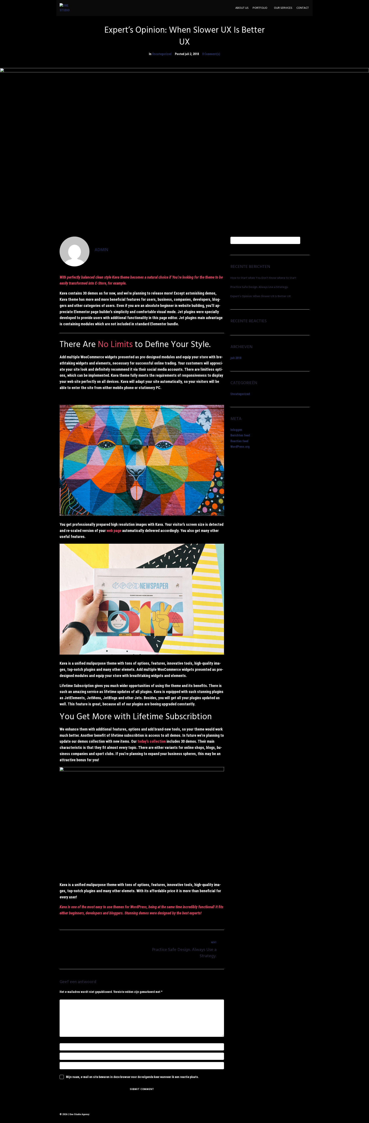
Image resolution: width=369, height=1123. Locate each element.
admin (101, 250)
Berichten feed (240, 435)
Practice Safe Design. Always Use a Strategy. (259, 287)
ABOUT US (242, 8)
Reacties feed (239, 441)
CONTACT (302, 8)
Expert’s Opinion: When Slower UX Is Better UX (260, 296)
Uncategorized (161, 54)
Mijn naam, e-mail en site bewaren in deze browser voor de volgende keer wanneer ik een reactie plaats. (132, 1077)
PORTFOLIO (260, 8)
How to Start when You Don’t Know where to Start (263, 278)
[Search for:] (265, 240)
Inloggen (236, 429)
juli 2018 (235, 358)
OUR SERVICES (283, 8)
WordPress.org (240, 446)
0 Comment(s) (211, 54)
